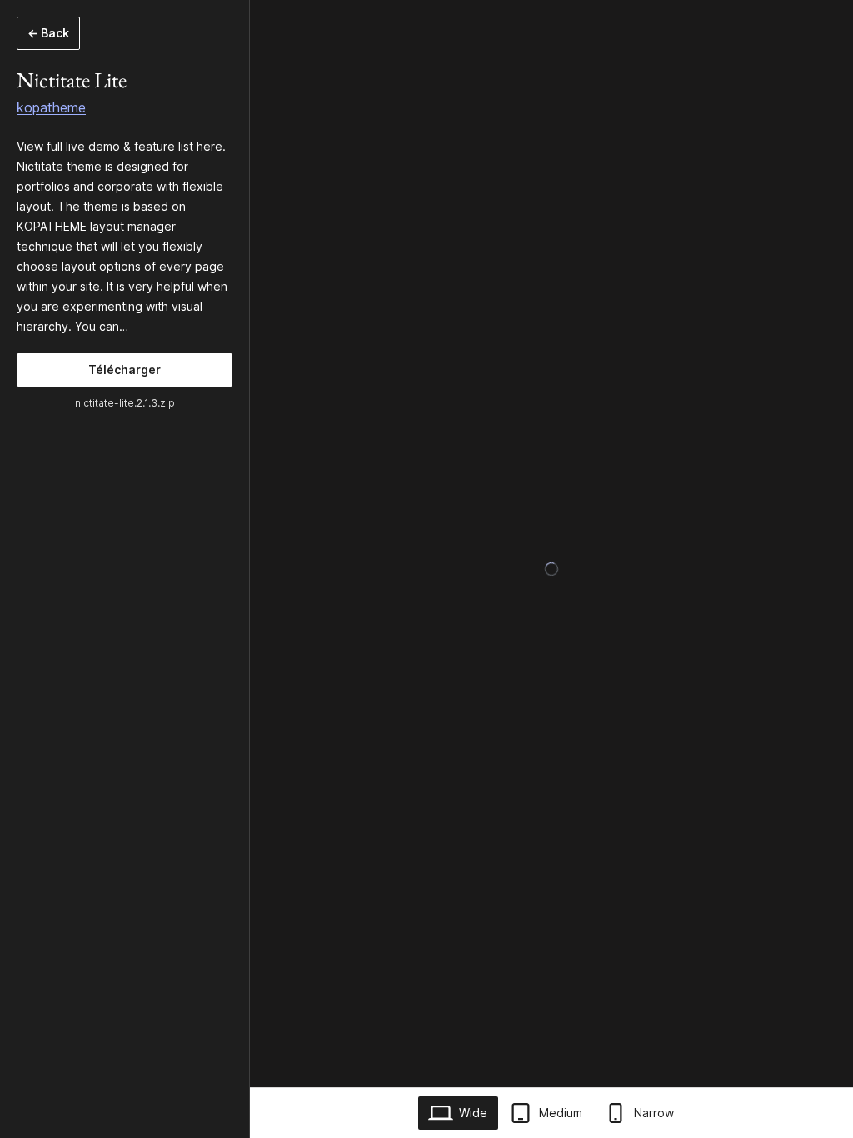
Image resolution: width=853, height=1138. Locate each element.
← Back (48, 33)
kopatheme (51, 107)
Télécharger (124, 369)
